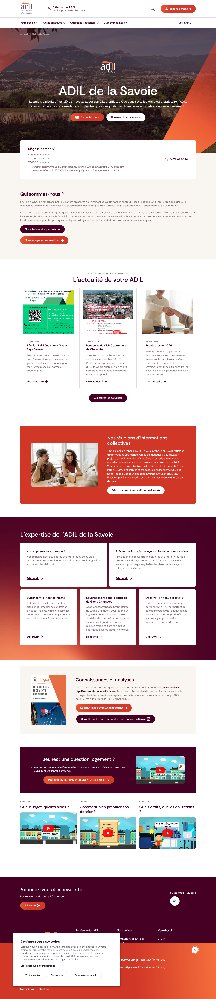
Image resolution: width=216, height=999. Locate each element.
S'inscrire (30, 905)
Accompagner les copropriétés (47, 551)
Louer (161, 938)
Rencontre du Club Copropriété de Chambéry (106, 347)
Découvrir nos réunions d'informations (134, 490)
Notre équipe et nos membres (42, 240)
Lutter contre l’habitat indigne (46, 598)
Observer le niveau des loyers (164, 598)
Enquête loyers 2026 (158, 345)
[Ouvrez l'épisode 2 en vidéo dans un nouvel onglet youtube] (108, 833)
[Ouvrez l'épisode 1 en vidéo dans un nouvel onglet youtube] (48, 828)
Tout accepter (32, 975)
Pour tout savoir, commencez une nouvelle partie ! (76, 779)
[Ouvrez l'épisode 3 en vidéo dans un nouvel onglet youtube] (167, 833)
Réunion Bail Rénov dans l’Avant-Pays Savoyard (47, 347)
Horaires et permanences (126, 117)
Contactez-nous (90, 117)
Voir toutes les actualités (108, 398)
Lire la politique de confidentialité (38, 965)
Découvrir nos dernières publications (101, 708)
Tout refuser (57, 975)
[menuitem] (29, 23)
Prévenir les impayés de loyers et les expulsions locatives (152, 551)
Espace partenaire (180, 8)
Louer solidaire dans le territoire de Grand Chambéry (106, 599)
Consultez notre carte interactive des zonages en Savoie (113, 719)
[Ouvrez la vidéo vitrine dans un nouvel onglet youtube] (160, 770)
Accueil (24, 34)
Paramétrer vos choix (85, 975)
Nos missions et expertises (40, 229)
